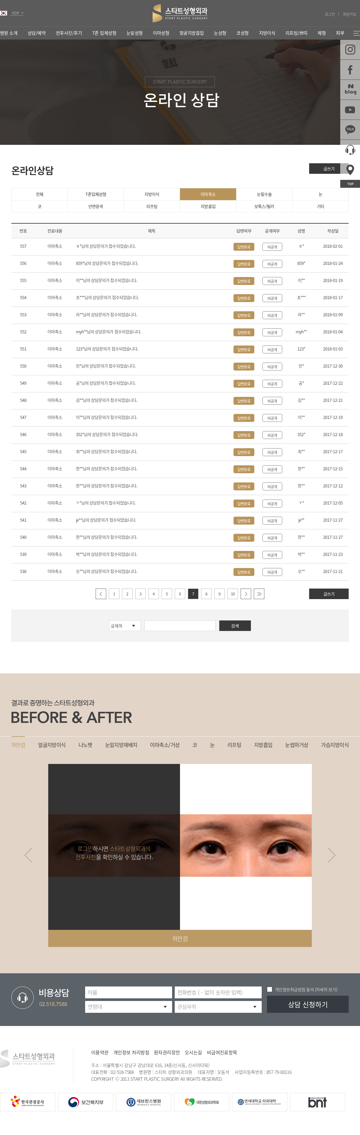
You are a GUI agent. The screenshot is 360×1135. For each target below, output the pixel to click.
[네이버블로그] (350, 90)
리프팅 (151, 206)
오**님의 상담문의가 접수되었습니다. (106, 571)
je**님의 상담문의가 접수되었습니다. (106, 520)
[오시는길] (350, 170)
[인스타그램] (350, 50)
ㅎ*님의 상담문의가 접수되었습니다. (105, 246)
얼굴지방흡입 (191, 32)
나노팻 (85, 745)
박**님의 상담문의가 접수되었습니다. (106, 554)
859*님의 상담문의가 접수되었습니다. (107, 263)
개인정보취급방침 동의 (294, 989)
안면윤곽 (95, 206)
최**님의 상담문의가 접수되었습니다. (106, 451)
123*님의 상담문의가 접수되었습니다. (107, 349)
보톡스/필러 (264, 206)
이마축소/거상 (164, 745)
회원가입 (349, 14)
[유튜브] (350, 110)
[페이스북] (350, 70)
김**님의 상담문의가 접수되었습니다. (106, 400)
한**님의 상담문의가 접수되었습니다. (106, 468)
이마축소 (208, 194)
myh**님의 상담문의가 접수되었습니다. (108, 331)
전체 (39, 194)
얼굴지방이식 (52, 745)
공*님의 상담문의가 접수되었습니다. (105, 383)
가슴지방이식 (335, 745)
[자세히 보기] (325, 989)
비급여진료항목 (222, 1052)
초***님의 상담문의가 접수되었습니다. (107, 297)
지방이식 (151, 194)
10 (233, 594)
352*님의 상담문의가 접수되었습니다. (107, 434)
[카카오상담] (350, 130)
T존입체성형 (95, 194)
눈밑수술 (264, 194)
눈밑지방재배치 (121, 745)
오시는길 (193, 1052)
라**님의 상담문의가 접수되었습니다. (106, 314)
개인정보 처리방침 (131, 1052)
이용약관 (100, 1052)
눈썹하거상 (296, 745)
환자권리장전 (167, 1052)
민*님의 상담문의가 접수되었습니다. (105, 366)
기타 (320, 206)
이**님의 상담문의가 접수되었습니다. (106, 280)
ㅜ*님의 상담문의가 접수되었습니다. (105, 503)
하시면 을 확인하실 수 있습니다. (114, 852)
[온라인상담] (350, 150)
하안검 (18, 745)
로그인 (330, 14)
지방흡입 (208, 206)
